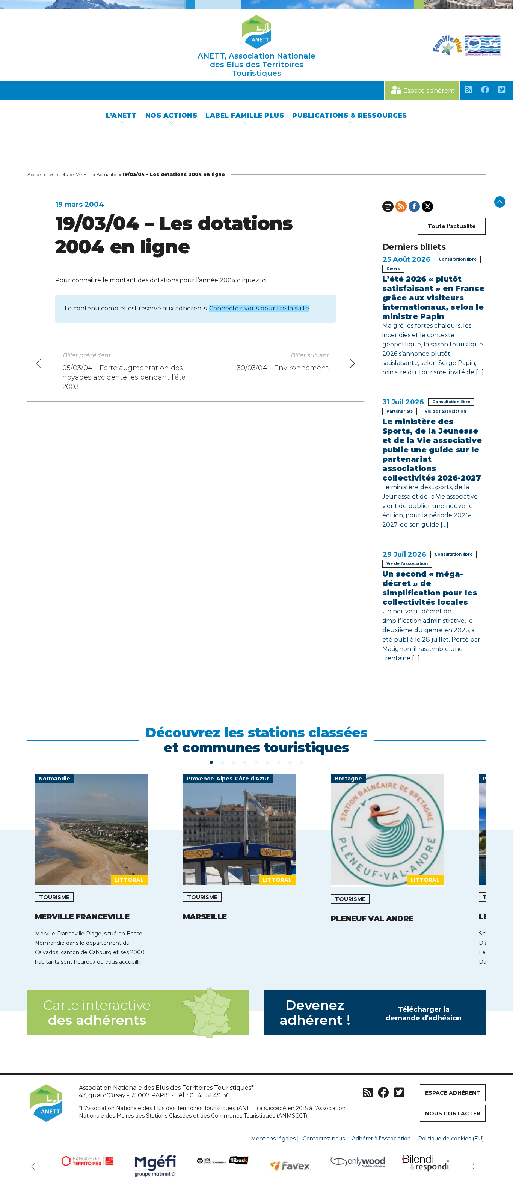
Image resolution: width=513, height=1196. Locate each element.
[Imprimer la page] (388, 206)
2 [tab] (222, 761)
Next (474, 1165)
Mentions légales (273, 1138)
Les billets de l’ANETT (69, 174)
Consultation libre (458, 259)
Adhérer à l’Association (381, 1138)
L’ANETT (121, 115)
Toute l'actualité (452, 226)
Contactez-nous (324, 1138)
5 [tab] (256, 761)
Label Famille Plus (244, 115)
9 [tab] (301, 761)
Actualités (107, 174)
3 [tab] (234, 761)
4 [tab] (245, 761)
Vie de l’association (445, 411)
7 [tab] (279, 761)
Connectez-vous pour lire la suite (259, 308)
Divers (393, 268)
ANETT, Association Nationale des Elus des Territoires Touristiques (256, 64)
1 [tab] (211, 761)
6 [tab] (268, 761)
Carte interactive (97, 1012)
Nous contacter (452, 1113)
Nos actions (171, 115)
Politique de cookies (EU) (451, 1138)
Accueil (35, 174)
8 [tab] (290, 761)
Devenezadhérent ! (370, 1012)
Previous (34, 1165)
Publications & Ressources (349, 115)
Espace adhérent (429, 90)
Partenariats (399, 411)
